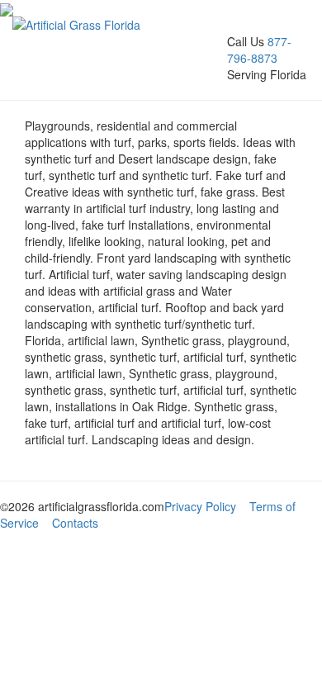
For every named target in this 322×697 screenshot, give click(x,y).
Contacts (75, 522)
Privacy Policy (200, 506)
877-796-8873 (259, 49)
